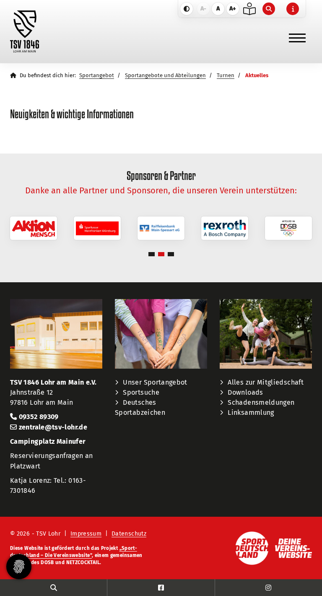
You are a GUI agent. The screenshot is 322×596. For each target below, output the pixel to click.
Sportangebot (96, 75)
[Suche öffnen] (270, 9)
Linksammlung (251, 412)
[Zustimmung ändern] (18, 566)
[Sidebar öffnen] (294, 9)
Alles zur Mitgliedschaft (266, 382)
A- (203, 8)
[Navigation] (297, 34)
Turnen (225, 75)
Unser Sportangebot (155, 382)
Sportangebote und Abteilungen (165, 75)
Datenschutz (129, 533)
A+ (232, 8)
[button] (151, 254)
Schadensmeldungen (261, 402)
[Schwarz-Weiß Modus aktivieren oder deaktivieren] (186, 9)
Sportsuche (141, 392)
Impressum (85, 533)
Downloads (245, 392)
